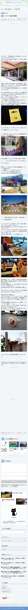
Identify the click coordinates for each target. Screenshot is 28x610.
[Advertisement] (14, 39)
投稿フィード (6, 588)
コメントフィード (7, 590)
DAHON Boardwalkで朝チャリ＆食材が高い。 (14, 576)
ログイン (5, 586)
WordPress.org (7, 591)
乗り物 (3, 13)
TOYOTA (9, 170)
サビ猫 (11, 305)
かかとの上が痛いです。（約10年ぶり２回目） (14, 558)
